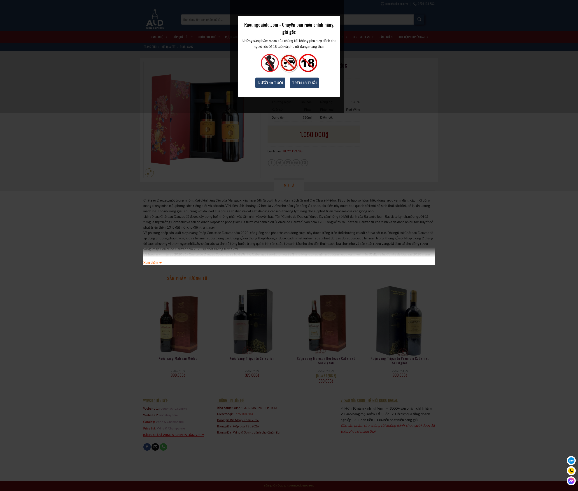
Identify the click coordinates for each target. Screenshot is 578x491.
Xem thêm (150, 262)
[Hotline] (571, 470)
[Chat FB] (571, 480)
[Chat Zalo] (571, 460)
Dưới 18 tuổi (270, 83)
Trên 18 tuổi (304, 83)
